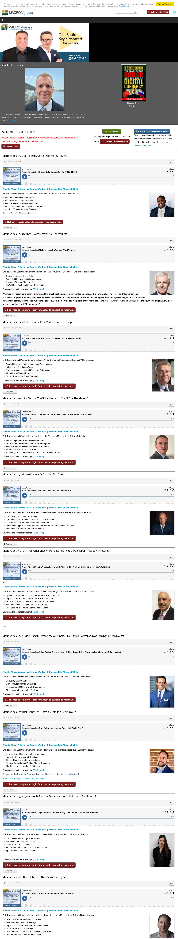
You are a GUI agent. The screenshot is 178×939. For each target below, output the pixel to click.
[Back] (5, 627)
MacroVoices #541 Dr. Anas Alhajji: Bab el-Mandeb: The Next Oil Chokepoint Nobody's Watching (56, 551)
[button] (171, 162)
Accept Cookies (165, 3)
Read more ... (10, 227)
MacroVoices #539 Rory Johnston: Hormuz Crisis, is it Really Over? (39, 712)
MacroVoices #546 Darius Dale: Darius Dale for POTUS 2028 (36, 156)
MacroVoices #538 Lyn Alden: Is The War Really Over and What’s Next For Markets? (49, 796)
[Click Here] (32, 213)
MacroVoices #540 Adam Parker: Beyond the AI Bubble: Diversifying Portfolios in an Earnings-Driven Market (63, 636)
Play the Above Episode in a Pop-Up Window (24, 189)
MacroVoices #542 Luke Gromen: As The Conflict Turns (33, 474)
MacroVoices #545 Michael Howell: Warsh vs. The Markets (35, 234)
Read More (124, 6)
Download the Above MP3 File (63, 189)
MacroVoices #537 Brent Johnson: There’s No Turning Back (35, 877)
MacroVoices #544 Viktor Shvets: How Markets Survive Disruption (39, 322)
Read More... (17, 120)
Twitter (174, 12)
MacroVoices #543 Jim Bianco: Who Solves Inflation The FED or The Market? (45, 398)
